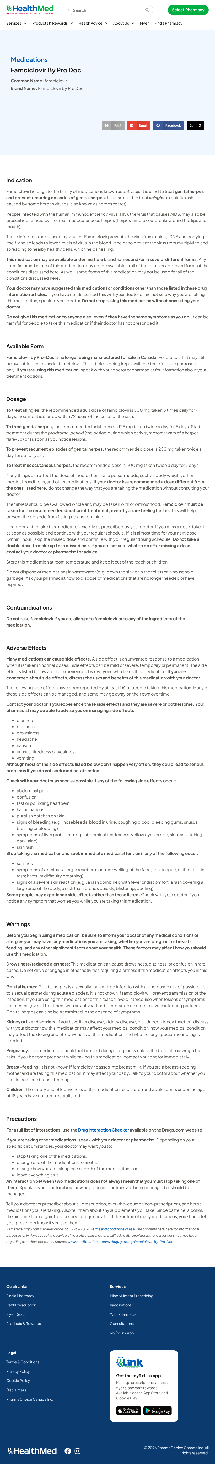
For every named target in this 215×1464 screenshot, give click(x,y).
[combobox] (106, 10)
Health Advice (91, 23)
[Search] (149, 10)
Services (13, 23)
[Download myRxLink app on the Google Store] (157, 1411)
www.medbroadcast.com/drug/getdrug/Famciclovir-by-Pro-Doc (120, 1241)
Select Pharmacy (188, 9)
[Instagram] (77, 1451)
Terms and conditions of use (113, 1229)
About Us (121, 23)
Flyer (144, 23)
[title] (128, 1411)
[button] (113, 125)
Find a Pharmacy (168, 23)
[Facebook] (67, 1451)
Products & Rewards (50, 23)
